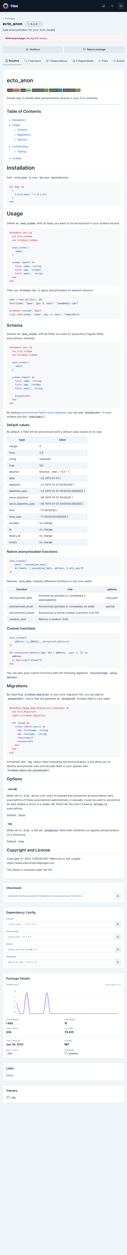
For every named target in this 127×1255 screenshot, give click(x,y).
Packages (10, 18)
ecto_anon (12, 23)
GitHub (9, 1075)
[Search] (112, 5)
